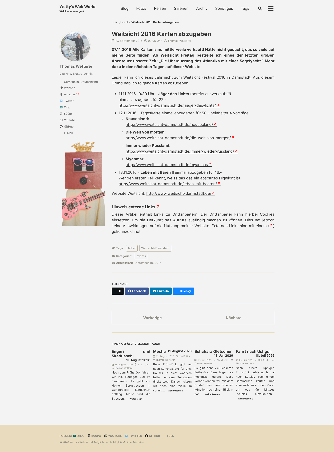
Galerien (181, 8)
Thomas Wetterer (75, 66)
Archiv (202, 8)
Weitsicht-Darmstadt (155, 248)
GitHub (154, 436)
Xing (81, 436)
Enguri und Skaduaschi (131, 353)
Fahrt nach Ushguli (254, 351)
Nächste (233, 318)
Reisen (160, 8)
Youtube (114, 436)
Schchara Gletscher (213, 351)
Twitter (135, 436)
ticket (132, 248)
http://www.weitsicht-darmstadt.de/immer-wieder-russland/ (180, 151)
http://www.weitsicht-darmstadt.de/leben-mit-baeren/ (168, 184)
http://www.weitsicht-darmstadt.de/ (178, 193)
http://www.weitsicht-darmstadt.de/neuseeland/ (169, 124)
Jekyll (116, 442)
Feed (170, 436)
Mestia (159, 351)
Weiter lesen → (137, 399)
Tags (245, 8)
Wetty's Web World (77, 8)
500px (96, 436)
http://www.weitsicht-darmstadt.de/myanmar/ (167, 164)
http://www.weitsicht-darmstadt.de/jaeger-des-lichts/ (167, 105)
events (141, 256)
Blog (125, 8)
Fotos (141, 8)
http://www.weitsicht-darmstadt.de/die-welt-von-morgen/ (178, 138)
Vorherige (152, 318)
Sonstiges (224, 8)
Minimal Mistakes (133, 442)
